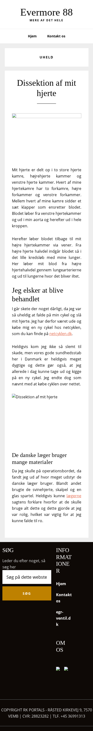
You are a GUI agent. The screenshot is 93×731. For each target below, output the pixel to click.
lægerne (74, 495)
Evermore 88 (46, 12)
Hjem (61, 583)
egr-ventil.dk (63, 618)
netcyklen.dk (60, 333)
